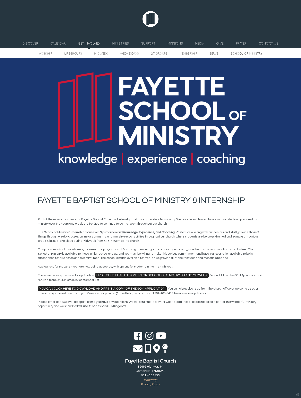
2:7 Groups (159, 53)
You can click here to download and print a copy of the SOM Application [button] (102, 288)
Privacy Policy (150, 384)
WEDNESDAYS (129, 53)
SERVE (213, 53)
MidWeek (101, 53)
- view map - (150, 379)
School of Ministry (246, 53)
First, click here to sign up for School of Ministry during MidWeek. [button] (151, 275)
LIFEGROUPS (73, 53)
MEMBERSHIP (188, 53)
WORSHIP (45, 53)
